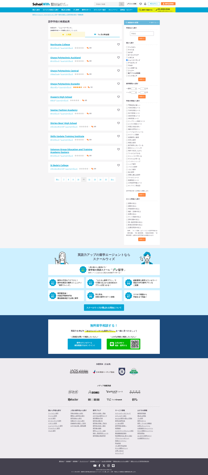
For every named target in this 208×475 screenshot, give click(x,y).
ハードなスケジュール (135, 132)
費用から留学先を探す (78, 416)
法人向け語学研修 (106, 461)
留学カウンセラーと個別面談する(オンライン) (84, 343)
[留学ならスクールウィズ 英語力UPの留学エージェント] (41, 5)
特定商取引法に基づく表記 (123, 436)
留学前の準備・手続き (100, 423)
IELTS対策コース (134, 113)
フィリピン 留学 (53, 413)
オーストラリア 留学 (54, 421)
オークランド (54, 48)
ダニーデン (54, 87)
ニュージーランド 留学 (55, 426)
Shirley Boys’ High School (63, 123)
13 (95, 179)
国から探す (36, 10)
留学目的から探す (76, 418)
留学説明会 (141, 433)
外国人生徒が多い (134, 126)
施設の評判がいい (134, 129)
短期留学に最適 (133, 137)
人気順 (68, 34)
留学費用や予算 (98, 418)
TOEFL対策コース (134, 110)
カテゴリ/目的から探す (51, 10)
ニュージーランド (67, 48)
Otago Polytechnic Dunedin (65, 83)
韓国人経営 (132, 143)
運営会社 (61, 461)
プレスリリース (84, 461)
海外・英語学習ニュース (100, 433)
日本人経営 (132, 140)
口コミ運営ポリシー (121, 448)
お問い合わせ (119, 451)
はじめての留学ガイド (144, 436)
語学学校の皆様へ (120, 426)
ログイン (155, 4)
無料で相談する (147, 10)
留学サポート (86, 10)
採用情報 (75, 461)
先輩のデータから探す (78, 421)
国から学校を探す (54, 410)
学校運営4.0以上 (133, 209)
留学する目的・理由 (99, 413)
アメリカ (131, 50)
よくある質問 (119, 423)
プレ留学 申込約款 (121, 446)
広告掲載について (94, 461)
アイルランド (132, 63)
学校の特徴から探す (77, 413)
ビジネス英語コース (135, 124)
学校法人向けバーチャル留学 (121, 461)
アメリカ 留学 (52, 416)
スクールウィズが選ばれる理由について (104, 307)
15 (106, 179)
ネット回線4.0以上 (134, 217)
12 (89, 179)
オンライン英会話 (134, 185)
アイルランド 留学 (54, 428)
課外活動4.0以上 (133, 219)
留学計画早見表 (120, 421)
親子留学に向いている (135, 145)
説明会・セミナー (126, 10)
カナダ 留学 (52, 418)
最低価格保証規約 (120, 433)
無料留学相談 (141, 413)
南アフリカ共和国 (134, 73)
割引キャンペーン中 (135, 148)
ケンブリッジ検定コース (136, 121)
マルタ (130, 65)
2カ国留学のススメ (143, 438)
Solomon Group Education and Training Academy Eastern (71, 151)
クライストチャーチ (57, 126)
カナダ (130, 52)
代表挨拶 (68, 461)
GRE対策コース (133, 118)
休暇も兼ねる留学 (134, 175)
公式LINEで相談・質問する (121, 344)
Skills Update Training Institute (67, 136)
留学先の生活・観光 (99, 426)
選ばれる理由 (65, 10)
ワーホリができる (134, 153)
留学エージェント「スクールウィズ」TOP (44, 14)
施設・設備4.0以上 (134, 211)
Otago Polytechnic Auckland (65, 57)
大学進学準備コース (135, 183)
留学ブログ (97, 410)
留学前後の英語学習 (99, 436)
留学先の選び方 (98, 421)
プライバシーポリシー (122, 438)
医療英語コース (133, 180)
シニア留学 (132, 164)
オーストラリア (133, 55)
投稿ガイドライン (120, 441)
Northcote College (60, 44)
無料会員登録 (169, 4)
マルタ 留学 (52, 431)
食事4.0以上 (132, 214)
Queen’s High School (61, 96)
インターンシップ (134, 161)
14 (100, 179)
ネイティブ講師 (133, 135)
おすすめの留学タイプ (100, 416)
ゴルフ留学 (132, 169)
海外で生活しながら (135, 151)
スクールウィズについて (123, 413)
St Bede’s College (59, 165)
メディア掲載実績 (104, 385)
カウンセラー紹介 (100, 10)
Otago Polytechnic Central (64, 70)
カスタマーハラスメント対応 (124, 431)
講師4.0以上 (132, 206)
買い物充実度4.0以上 (135, 222)
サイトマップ (119, 453)
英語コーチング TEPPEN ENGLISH (140, 461)
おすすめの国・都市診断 (78, 426)
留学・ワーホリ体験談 (144, 423)
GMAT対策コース (134, 116)
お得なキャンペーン (143, 426)
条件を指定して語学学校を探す (67, 14)
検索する (142, 38)
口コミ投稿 (132, 4)
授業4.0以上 (132, 203)
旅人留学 (131, 172)
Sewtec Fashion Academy (63, 110)
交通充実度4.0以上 (134, 227)
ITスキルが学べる (134, 159)
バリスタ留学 (132, 167)
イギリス (131, 57)
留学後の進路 (97, 428)
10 (78, 179)
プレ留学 (76, 10)
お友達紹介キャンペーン (145, 428)
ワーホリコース (133, 177)
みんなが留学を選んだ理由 (123, 418)
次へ (112, 179)
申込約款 (118, 443)
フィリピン (132, 47)
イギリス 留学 (52, 423)
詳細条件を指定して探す (78, 423)
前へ (57, 179)
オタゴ (52, 100)
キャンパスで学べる (135, 156)
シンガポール (132, 68)
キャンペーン (113, 10)
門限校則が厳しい (134, 105)
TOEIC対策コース (134, 108)
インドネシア (132, 76)
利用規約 (118, 428)
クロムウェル (54, 74)
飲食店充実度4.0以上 (135, 225)
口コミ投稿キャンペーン (145, 431)
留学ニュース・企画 (99, 431)
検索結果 (80, 14)
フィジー (131, 70)
